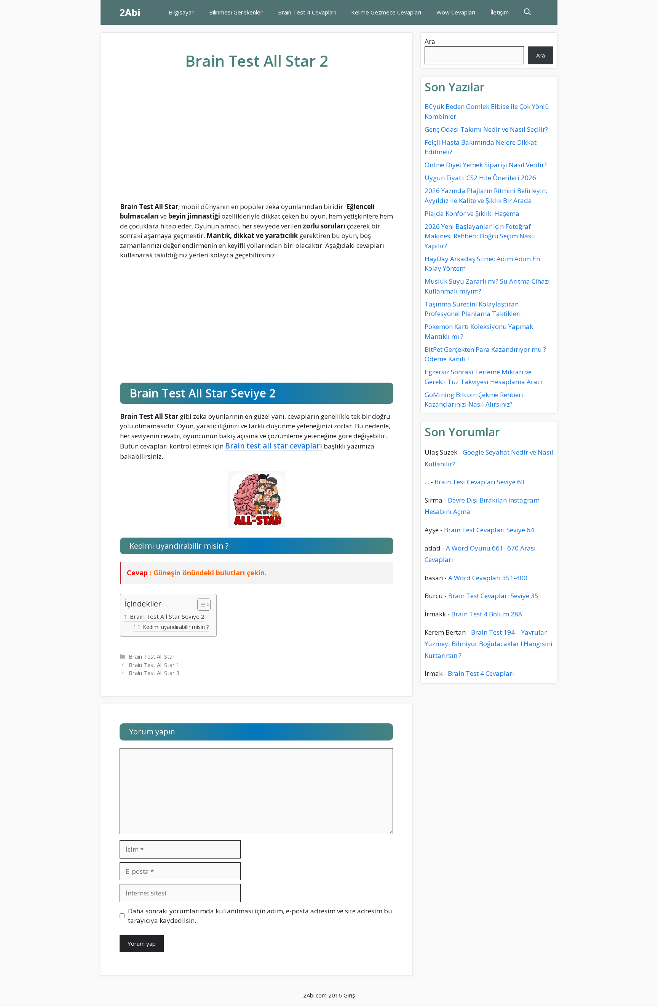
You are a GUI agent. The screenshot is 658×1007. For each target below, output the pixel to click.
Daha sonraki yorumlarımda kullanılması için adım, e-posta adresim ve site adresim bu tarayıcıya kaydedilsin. (260, 915)
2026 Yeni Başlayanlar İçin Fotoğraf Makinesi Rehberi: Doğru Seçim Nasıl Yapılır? (480, 236)
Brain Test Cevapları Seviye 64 (489, 529)
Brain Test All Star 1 (154, 665)
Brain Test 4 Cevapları (307, 12)
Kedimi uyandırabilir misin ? (176, 626)
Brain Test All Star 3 (154, 673)
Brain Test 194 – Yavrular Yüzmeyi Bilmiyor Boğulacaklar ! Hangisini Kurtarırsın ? (489, 643)
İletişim (499, 12)
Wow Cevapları (455, 12)
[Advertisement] (257, 142)
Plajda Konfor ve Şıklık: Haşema (472, 213)
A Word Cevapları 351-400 (487, 577)
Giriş (349, 995)
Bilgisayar (181, 12)
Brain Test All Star (152, 656)
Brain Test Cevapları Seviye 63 (479, 481)
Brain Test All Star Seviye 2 (167, 616)
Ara (430, 41)
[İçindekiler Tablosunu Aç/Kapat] (200, 605)
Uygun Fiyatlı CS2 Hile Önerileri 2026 (480, 177)
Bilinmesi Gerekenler (236, 12)
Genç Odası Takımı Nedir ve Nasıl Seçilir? (486, 129)
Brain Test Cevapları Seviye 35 (493, 595)
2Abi (130, 12)
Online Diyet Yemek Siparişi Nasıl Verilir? (486, 164)
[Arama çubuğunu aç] (527, 12)
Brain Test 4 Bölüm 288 (486, 613)
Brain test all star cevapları (273, 446)
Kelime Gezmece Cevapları (386, 12)
